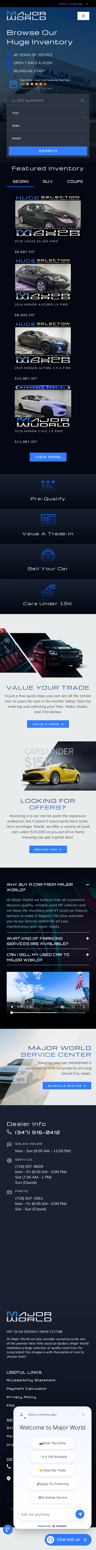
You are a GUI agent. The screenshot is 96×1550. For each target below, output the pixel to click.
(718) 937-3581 (29, 1198)
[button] (48, 887)
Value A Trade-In (48, 533)
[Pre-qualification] (48, 481)
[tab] (20, 181)
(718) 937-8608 (29, 1166)
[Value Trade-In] (48, 516)
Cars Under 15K (48, 603)
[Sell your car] (48, 551)
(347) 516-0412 (37, 1132)
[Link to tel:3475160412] (8, 1529)
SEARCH (48, 151)
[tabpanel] (48, 326)
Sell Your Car (48, 568)
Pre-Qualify (48, 498)
